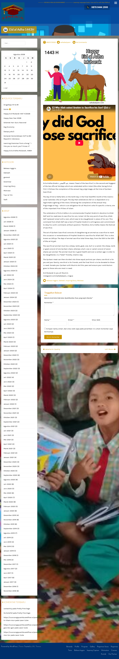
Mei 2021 (7, 440)
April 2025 (8, 253)
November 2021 (10, 413)
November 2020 (10, 466)
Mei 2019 (7, 546)
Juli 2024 (7, 275)
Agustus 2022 (9, 373)
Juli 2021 (7, 431)
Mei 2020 (7, 493)
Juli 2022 (7, 377)
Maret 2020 (8, 502)
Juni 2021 (7, 435)
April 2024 (8, 288)
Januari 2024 (9, 297)
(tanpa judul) (9, 131)
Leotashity (8, 609)
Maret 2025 (8, 257)
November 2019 (10, 520)
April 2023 (8, 337)
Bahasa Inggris (52, 281)
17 (5, 74)
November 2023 (10, 306)
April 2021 (8, 444)
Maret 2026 (8, 226)
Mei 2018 (7, 560)
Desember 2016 (10, 586)
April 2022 (8, 391)
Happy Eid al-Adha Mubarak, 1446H (18, 151)
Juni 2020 (8, 489)
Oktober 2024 (9, 266)
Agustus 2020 (9, 480)
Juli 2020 (7, 484)
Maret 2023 (8, 342)
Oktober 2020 (9, 471)
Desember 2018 (10, 555)
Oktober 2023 (9, 311)
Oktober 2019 (9, 524)
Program (84, 647)
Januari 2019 (9, 551)
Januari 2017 (9, 582)
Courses (114, 650)
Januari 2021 (9, 457)
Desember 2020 (10, 462)
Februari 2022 (9, 400)
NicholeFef (8, 613)
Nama (47, 320)
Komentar (48, 302)
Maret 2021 (8, 448)
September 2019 (10, 528)
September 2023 (10, 315)
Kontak (103, 654)
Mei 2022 (7, 386)
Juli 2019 (7, 537)
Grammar (7, 182)
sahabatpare (65, 42)
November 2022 (10, 359)
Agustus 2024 (9, 271)
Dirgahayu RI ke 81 (11, 105)
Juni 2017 (7, 573)
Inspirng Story (71, 281)
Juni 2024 (8, 279)
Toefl (5, 200)
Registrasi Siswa (103, 647)
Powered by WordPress (9, 646)
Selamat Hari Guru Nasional (15, 123)
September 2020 (10, 475)
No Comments (81, 42)
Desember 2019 (10, 515)
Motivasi (80, 281)
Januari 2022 (9, 404)
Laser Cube (24, 620)
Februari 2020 (9, 506)
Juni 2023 (8, 328)
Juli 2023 (7, 324)
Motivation (105, 650)
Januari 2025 (9, 262)
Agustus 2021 (9, 426)
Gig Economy (9, 127)
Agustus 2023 (9, 319)
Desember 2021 (10, 408)
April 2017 (8, 578)
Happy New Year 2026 (12, 118)
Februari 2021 (9, 453)
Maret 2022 (8, 395)
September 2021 (10, 422)
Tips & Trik (8, 195)
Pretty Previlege (23, 609)
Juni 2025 (8, 248)
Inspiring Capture (93, 650)
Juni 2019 (7, 542)
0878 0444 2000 (99, 7)
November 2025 (10, 235)
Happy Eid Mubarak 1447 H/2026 (17, 114)
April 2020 (8, 497)
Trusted (27, 646)
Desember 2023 (10, 302)
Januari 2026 (9, 230)
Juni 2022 (8, 382)
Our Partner (112, 654)
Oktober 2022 (9, 364)
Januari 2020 (9, 511)
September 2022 (10, 368)
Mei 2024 (7, 284)
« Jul (5, 88)
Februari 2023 (9, 346)
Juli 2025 (7, 244)
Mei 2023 (7, 333)
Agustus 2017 (9, 569)
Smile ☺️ (7, 109)
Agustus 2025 (9, 239)
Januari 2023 (9, 351)
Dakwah (62, 281)
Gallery (92, 647)
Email (71, 320)
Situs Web (96, 320)
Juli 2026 (7, 222)
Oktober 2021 (9, 417)
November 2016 (10, 591)
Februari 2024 (9, 293)
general (7, 177)
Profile (77, 647)
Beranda (69, 647)
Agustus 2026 (9, 217)
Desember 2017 (10, 564)
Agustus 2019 (9, 533)
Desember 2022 (10, 355)
